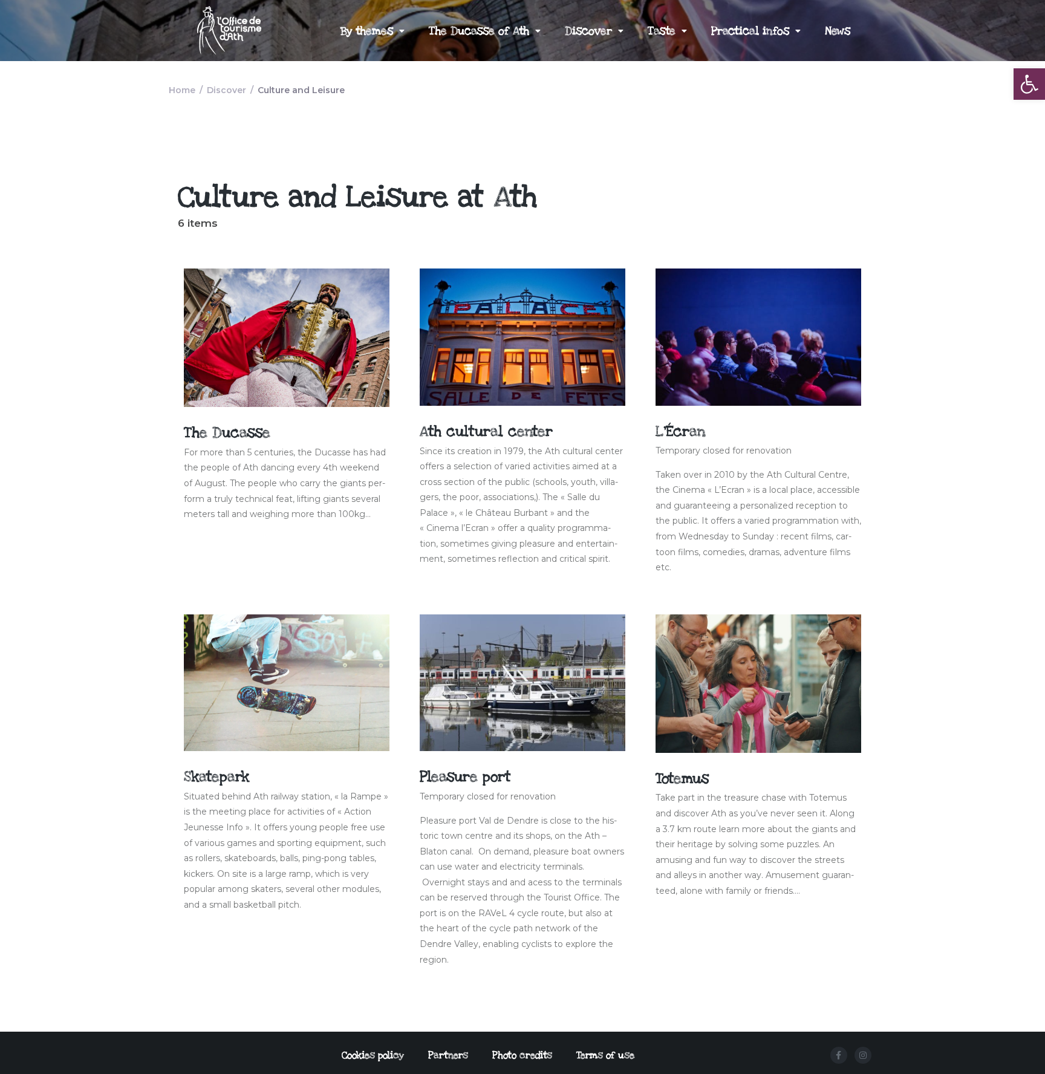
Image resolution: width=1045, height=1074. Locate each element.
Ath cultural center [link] (486, 431)
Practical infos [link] (750, 31)
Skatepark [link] (217, 776)
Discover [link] (588, 31)
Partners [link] (448, 1055)
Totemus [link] (682, 778)
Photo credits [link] (522, 1055)
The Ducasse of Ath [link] (479, 31)
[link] (1029, 84)
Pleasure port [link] (465, 776)
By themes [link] (366, 31)
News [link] (837, 31)
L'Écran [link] (681, 431)
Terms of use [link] (605, 1055)
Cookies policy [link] (373, 1055)
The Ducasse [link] (227, 432)
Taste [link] (662, 31)
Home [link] (182, 90)
